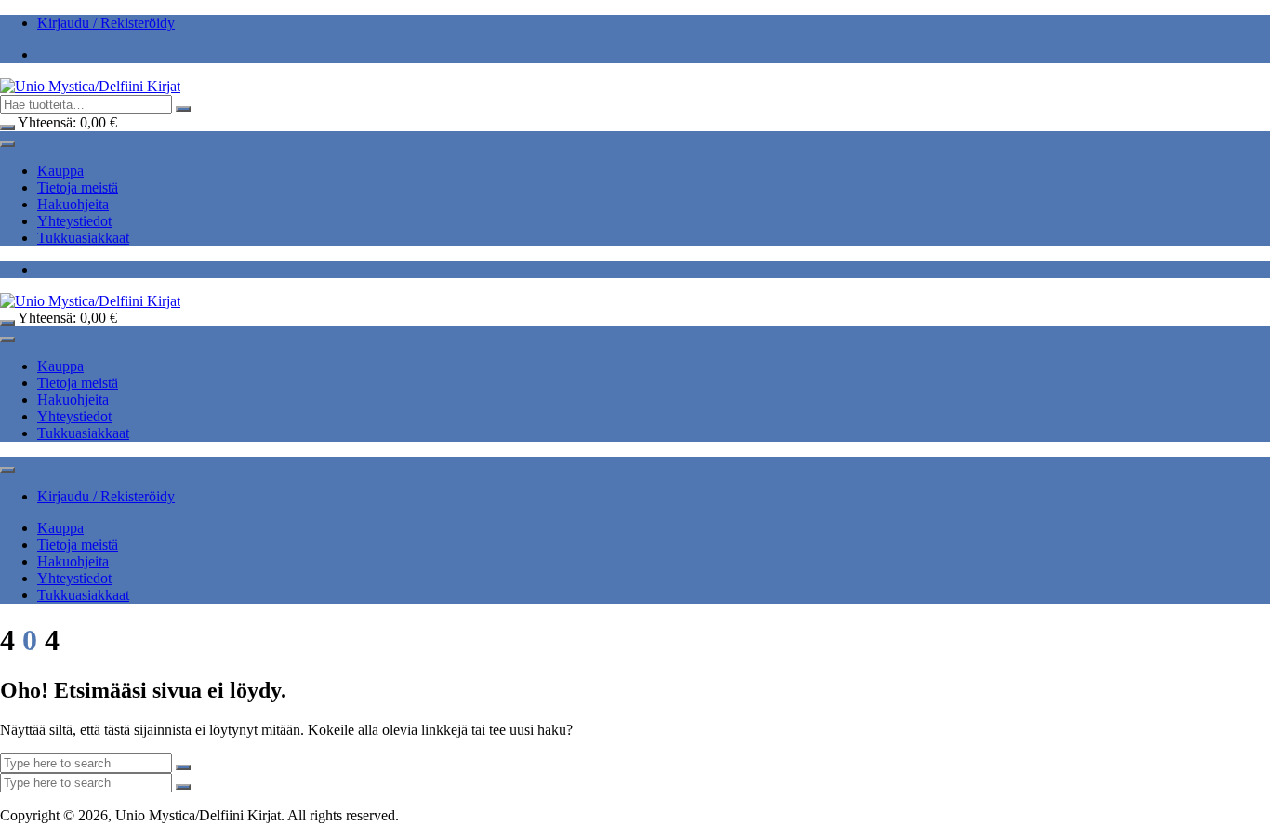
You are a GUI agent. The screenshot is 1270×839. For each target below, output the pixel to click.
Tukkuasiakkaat (83, 238)
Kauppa (60, 171)
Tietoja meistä (77, 187)
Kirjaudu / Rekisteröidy (106, 23)
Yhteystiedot (74, 221)
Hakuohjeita (73, 204)
